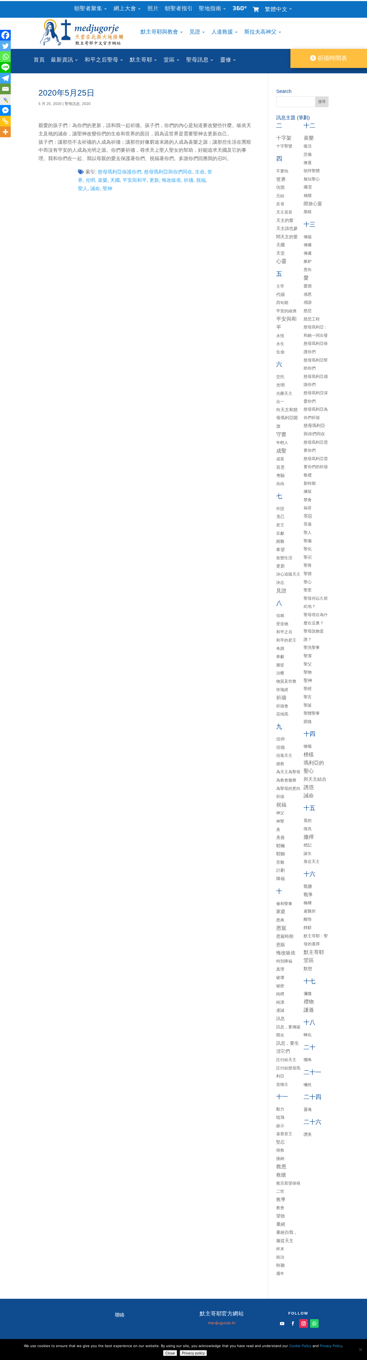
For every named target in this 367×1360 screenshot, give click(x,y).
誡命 (95, 188)
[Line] (5, 67)
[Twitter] (5, 46)
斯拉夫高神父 (260, 32)
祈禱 (188, 180)
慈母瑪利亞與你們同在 (168, 172)
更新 (154, 180)
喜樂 (102, 180)
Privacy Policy (331, 1346)
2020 (86, 104)
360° (240, 9)
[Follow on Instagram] (303, 1323)
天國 (115, 180)
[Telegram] (5, 78)
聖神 (107, 188)
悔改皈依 (171, 180)
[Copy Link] (5, 121)
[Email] (5, 89)
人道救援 (222, 32)
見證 (194, 32)
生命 (200, 172)
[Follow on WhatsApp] (314, 1323)
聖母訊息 (197, 60)
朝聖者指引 (179, 9)
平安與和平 (135, 180)
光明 (90, 180)
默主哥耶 (141, 60)
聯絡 (120, 1315)
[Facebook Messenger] (5, 110)
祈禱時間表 (331, 58)
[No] (360, 1349)
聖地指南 (210, 9)
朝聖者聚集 (88, 9)
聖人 (83, 188)
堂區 (169, 60)
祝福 (201, 180)
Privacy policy (193, 1353)
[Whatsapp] (5, 56)
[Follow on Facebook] (293, 1323)
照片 (153, 9)
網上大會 (125, 9)
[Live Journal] (5, 99)
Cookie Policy (300, 1346)
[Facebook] (5, 35)
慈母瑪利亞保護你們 (119, 172)
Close (170, 1353)
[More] (5, 131)
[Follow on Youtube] (282, 1323)
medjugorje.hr (222, 1323)
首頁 (39, 60)
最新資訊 (62, 60)
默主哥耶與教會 (159, 32)
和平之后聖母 (101, 60)
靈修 (225, 60)
